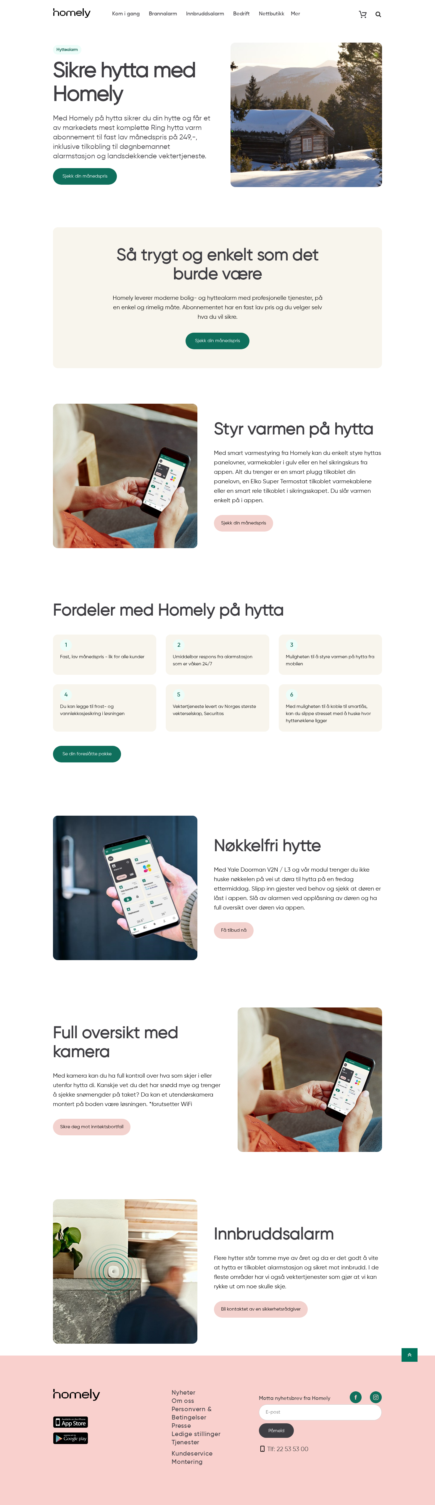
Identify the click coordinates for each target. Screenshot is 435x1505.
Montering (187, 1462)
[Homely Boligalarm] (72, 13)
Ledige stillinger (196, 1434)
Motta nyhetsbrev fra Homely (294, 1398)
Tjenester (185, 1443)
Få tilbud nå (233, 930)
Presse (181, 1426)
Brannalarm (163, 14)
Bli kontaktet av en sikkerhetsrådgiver (261, 1309)
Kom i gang (126, 14)
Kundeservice (192, 1454)
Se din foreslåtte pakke (87, 754)
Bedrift (241, 14)
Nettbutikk (271, 14)
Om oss (183, 1401)
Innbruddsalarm (205, 14)
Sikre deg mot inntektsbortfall (91, 1127)
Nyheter (184, 1393)
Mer (295, 14)
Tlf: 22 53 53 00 (287, 1449)
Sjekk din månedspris (84, 176)
